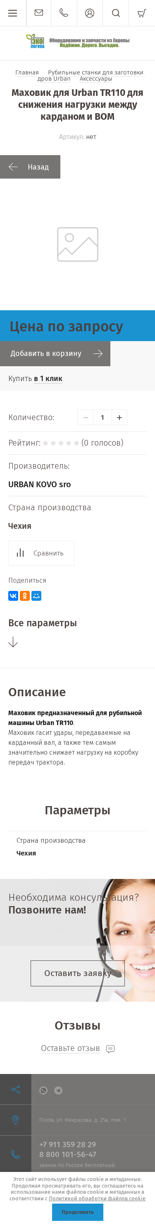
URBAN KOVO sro (39, 484)
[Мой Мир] (36, 596)
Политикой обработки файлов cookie (97, 1198)
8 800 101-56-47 (67, 1154)
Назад (38, 167)
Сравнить (48, 553)
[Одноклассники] (25, 596)
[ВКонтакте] (13, 596)
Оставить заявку (77, 973)
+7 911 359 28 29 (67, 1144)
